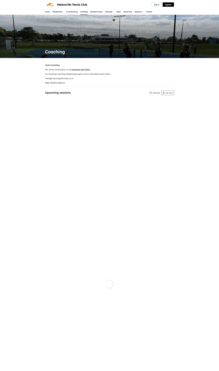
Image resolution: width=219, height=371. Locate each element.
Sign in (156, 5)
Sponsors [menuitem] (138, 12)
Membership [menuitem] (57, 12)
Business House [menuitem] (96, 12)
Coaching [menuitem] (84, 12)
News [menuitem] (118, 12)
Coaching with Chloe (81, 69)
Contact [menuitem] (149, 12)
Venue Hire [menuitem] (127, 12)
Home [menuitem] (47, 12)
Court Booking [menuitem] (72, 12)
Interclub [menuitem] (108, 12)
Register (168, 5)
